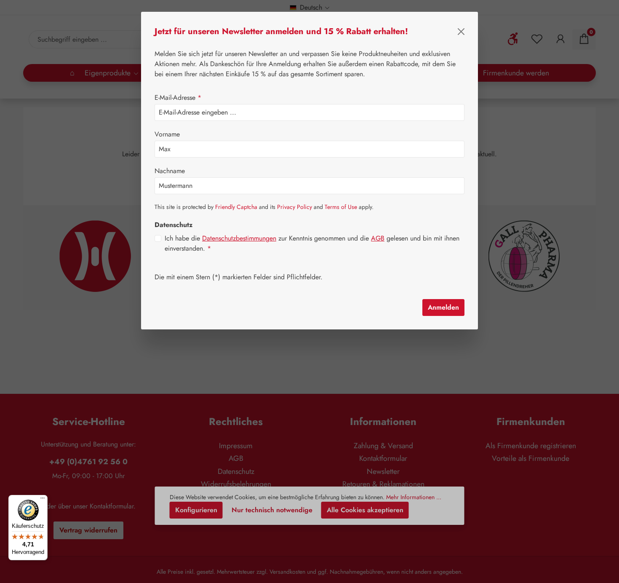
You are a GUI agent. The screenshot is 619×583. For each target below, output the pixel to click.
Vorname (167, 134)
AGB (377, 238)
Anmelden (443, 307)
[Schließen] (461, 31)
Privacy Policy (294, 207)
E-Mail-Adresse (178, 97)
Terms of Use (341, 207)
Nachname (170, 171)
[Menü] (42, 500)
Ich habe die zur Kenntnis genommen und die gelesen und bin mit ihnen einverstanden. (312, 243)
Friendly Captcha (236, 207)
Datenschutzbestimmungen (239, 238)
